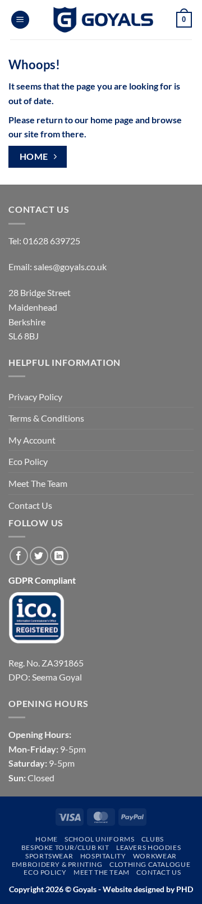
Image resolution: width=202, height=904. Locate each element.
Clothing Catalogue (149, 864)
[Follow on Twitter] (39, 556)
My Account (32, 440)
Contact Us (30, 505)
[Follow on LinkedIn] (59, 556)
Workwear (155, 856)
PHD (184, 889)
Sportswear (49, 856)
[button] (20, 20)
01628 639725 (51, 240)
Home (46, 839)
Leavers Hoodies (148, 847)
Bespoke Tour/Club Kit (65, 847)
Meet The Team (37, 483)
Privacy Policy (35, 396)
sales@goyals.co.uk (70, 266)
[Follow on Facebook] (19, 556)
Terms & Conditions (46, 418)
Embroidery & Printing (57, 864)
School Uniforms (99, 839)
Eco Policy (28, 461)
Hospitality (103, 856)
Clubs (152, 839)
